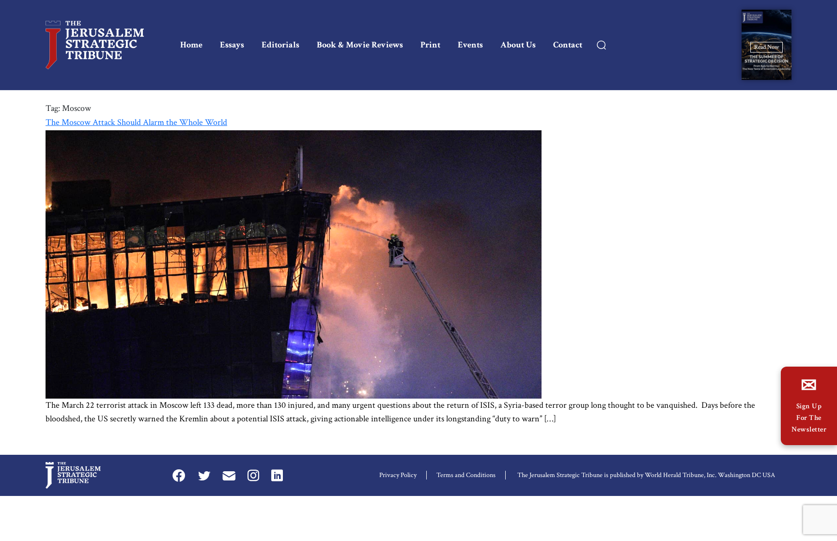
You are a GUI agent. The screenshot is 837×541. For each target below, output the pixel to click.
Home (191, 44)
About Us (518, 44)
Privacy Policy (398, 475)
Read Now (766, 47)
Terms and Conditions (466, 475)
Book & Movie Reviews (360, 44)
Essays (232, 44)
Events (470, 44)
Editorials (280, 44)
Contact (567, 44)
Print (430, 44)
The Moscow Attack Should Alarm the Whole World (136, 122)
